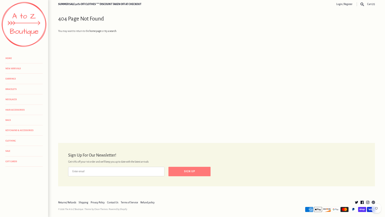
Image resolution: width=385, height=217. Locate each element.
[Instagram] (367, 202)
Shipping (83, 202)
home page (95, 31)
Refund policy (147, 202)
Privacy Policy (98, 202)
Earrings (10, 78)
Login (339, 4)
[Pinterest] (373, 202)
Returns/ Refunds (67, 202)
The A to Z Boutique (74, 209)
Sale (7, 151)
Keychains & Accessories (19, 130)
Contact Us (112, 202)
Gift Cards (11, 161)
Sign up (189, 171)
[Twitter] (356, 202)
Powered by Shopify (118, 209)
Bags (8, 120)
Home (8, 58)
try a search (110, 31)
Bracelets (11, 89)
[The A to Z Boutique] (24, 24)
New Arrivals (13, 68)
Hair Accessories (15, 110)
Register (348, 4)
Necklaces (11, 99)
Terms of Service (129, 202)
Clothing (10, 141)
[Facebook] (362, 202)
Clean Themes (101, 209)
